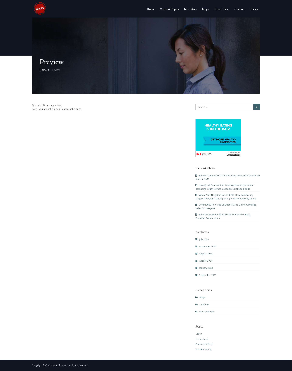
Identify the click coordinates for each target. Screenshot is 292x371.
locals (38, 105)
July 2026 (204, 239)
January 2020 (206, 267)
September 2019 (208, 275)
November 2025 (207, 246)
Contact (239, 9)
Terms (254, 9)
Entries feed (201, 339)
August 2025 (205, 253)
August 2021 (205, 260)
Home (151, 9)
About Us (220, 9)
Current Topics (169, 9)
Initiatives (190, 9)
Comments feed (203, 344)
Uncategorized (207, 311)
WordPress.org (203, 349)
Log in (198, 333)
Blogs (205, 9)
